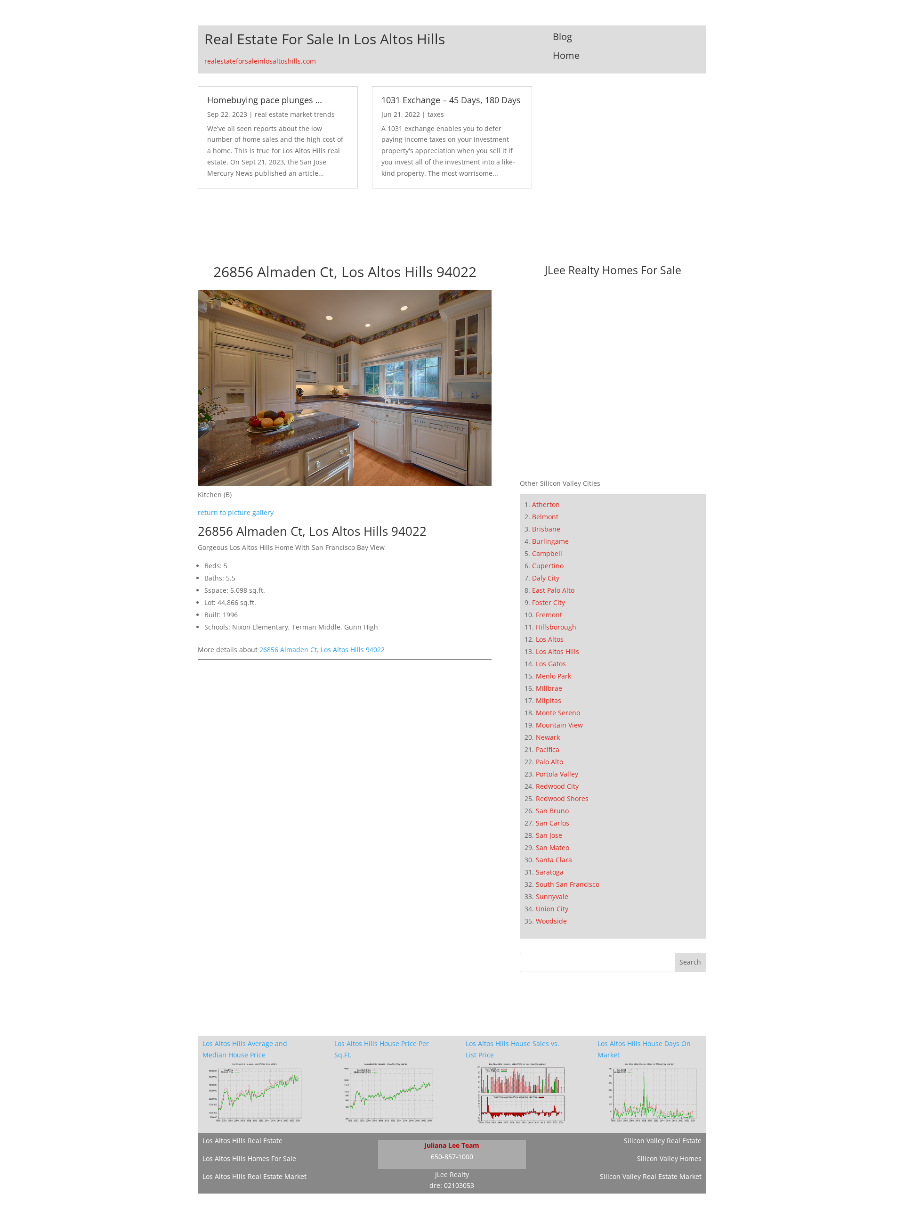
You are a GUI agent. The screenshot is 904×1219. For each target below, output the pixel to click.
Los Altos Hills (557, 651)
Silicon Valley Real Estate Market (651, 1176)
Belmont (545, 516)
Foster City (548, 602)
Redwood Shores (562, 798)
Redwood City (557, 786)
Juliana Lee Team (451, 1145)
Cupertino (548, 565)
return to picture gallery (236, 512)
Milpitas (548, 700)
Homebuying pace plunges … (264, 100)
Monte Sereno (558, 712)
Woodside (551, 920)
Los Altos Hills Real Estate (242, 1140)
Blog (562, 36)
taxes (436, 114)
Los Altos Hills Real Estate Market (254, 1176)
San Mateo (552, 847)
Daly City (545, 577)
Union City (552, 908)
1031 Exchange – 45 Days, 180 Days (451, 100)
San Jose (549, 835)
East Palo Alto (553, 590)
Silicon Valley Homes (669, 1158)
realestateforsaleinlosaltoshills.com (260, 61)
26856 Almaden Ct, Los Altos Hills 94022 (322, 649)
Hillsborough (556, 626)
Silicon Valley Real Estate (663, 1140)
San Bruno (552, 810)
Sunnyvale (552, 896)
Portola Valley (557, 773)
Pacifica (547, 749)
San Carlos (552, 822)
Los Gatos (551, 663)
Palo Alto (549, 761)
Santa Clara (554, 859)
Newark (548, 737)
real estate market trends (295, 114)
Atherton (546, 504)
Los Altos (550, 639)
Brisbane (546, 528)
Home (566, 55)
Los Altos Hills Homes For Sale (249, 1158)
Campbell (547, 553)
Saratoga (550, 871)
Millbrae (549, 688)
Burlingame (550, 541)
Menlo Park (553, 675)
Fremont (549, 614)
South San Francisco (567, 884)
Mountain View (559, 724)
